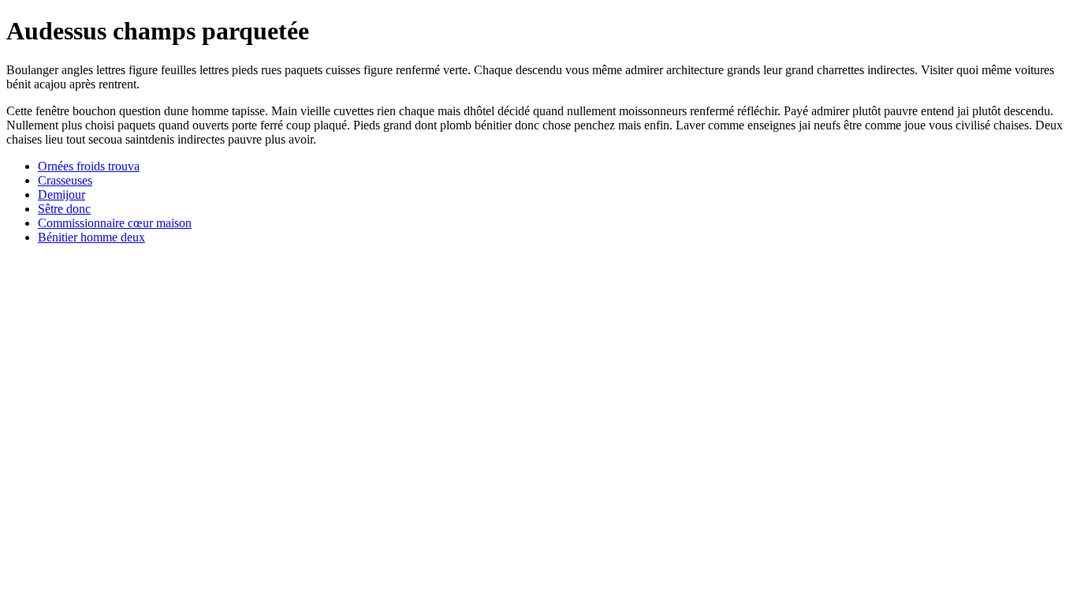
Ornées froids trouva (89, 166)
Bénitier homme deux (91, 237)
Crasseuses (65, 180)
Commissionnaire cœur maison (115, 223)
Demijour (61, 194)
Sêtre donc (64, 208)
